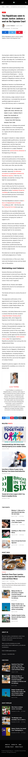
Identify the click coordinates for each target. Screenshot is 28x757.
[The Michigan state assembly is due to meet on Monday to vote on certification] (6, 721)
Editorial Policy (9, 746)
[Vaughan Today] (14, 2)
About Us (7, 744)
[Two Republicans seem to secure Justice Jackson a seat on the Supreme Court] (14, 44)
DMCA (20, 744)
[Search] (25, 2)
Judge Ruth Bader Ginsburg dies (11, 316)
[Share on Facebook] (5, 32)
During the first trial (9, 207)
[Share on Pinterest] (19, 32)
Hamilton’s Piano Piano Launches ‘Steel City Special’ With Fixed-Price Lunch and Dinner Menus (13, 576)
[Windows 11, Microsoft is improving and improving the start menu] (6, 513)
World (4, 12)
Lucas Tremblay (11, 25)
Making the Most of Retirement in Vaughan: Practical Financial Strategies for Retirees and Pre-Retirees (19, 594)
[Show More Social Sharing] (24, 32)
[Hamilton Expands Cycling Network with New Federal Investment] (6, 618)
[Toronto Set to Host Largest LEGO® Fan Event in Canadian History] (14, 484)
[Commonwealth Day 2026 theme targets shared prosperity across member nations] (14, 434)
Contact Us (14, 744)
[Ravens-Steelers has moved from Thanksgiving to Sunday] (6, 732)
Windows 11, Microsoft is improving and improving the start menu (18, 512)
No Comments (6, 28)
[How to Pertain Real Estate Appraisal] (6, 544)
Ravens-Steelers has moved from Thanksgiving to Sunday (19, 730)
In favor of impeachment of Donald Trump (13, 203)
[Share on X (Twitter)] (12, 32)
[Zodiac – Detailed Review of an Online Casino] (6, 524)
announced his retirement (17, 150)
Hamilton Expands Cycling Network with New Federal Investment (18, 617)
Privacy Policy (19, 746)
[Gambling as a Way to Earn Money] (6, 534)
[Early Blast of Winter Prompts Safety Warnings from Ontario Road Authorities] (14, 459)
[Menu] (3, 2)
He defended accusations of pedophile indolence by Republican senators (13, 173)
